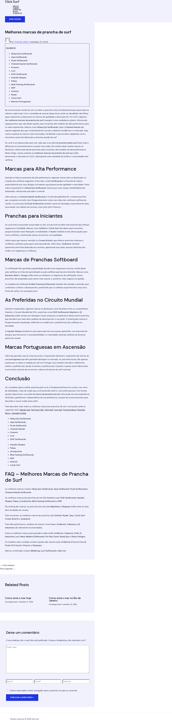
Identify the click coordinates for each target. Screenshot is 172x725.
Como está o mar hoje (18, 598)
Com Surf (58, 410)
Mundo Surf (25, 410)
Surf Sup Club (37, 410)
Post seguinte (7, 568)
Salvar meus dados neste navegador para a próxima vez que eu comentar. (44, 690)
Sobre (16, 8)
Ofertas (17, 10)
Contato (17, 13)
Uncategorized (11, 602)
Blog (15, 11)
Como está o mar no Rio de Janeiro (65, 599)
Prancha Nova (69, 410)
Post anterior (7, 565)
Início (16, 6)
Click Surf (48, 410)
